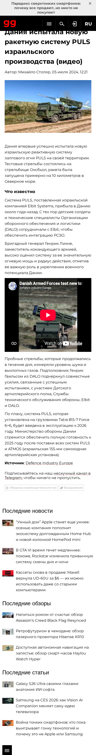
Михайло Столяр (34, 72)
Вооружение (73, 487)
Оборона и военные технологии (33, 487)
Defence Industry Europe (49, 463)
